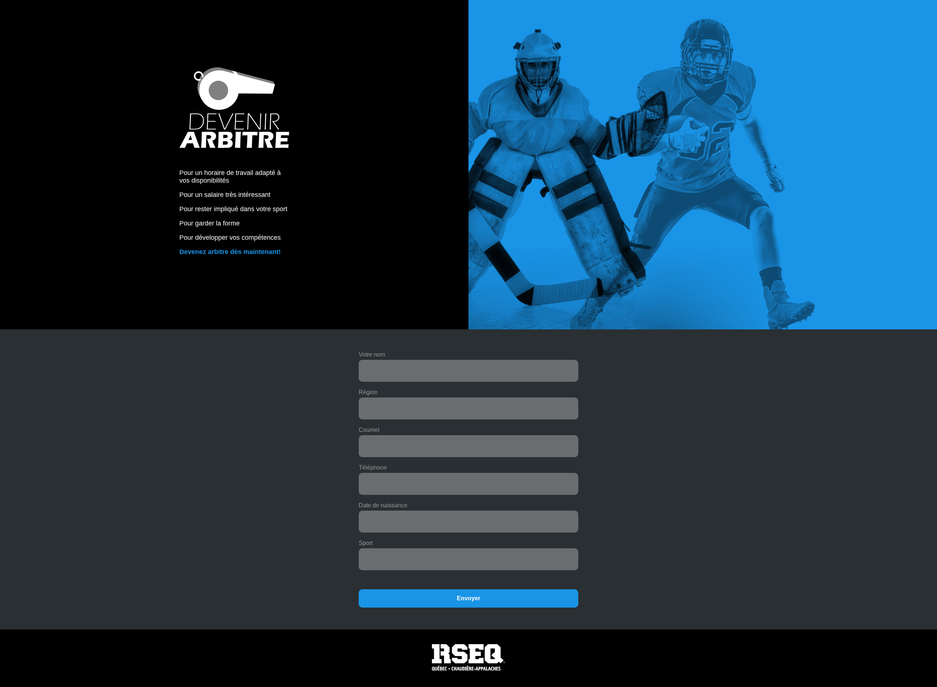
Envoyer (468, 598)
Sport (366, 543)
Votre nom (372, 354)
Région (368, 392)
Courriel (369, 430)
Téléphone (373, 467)
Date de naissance (383, 505)
